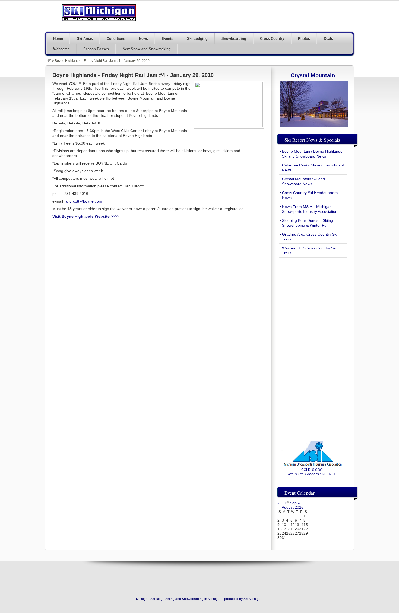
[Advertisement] (255, 15)
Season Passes (96, 49)
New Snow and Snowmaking (147, 49)
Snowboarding (233, 39)
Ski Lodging (197, 39)
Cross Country (272, 39)
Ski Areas (85, 39)
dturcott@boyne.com (84, 201)
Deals (328, 39)
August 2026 (292, 507)
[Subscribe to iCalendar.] (288, 503)
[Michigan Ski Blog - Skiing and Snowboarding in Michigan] (49, 61)
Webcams (61, 49)
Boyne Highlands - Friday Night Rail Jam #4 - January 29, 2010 (133, 75)
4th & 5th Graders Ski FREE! (312, 472)
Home (58, 39)
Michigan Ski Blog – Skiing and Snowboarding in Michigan (99, 12)
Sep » (295, 503)
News (143, 39)
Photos (304, 39)
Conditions (116, 39)
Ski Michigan (252, 599)
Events (167, 39)
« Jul (281, 503)
